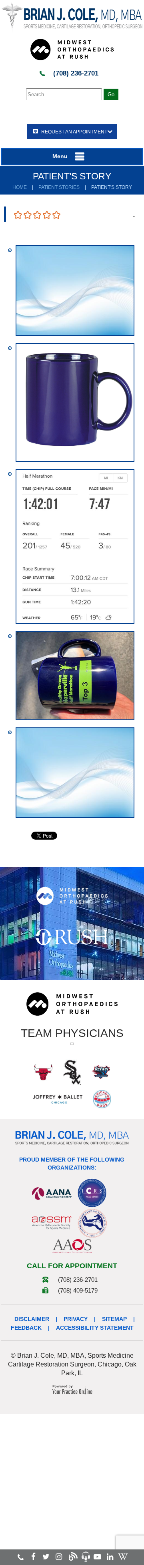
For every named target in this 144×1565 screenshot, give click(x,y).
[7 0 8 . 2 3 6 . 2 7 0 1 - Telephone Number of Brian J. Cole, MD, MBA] (21, 1557)
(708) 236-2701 (75, 73)
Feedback (26, 1328)
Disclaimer (31, 1319)
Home (19, 187)
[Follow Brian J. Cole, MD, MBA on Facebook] (33, 1557)
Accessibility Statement (95, 1328)
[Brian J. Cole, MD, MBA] (72, 17)
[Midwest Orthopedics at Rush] (72, 49)
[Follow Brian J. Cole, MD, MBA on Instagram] (59, 1557)
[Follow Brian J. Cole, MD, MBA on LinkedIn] (110, 1557)
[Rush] (72, 936)
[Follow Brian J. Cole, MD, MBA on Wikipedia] (123, 1557)
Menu (60, 156)
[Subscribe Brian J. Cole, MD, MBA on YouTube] (97, 1557)
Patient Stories (59, 187)
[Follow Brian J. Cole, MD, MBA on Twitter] (46, 1557)
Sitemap (114, 1319)
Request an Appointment (74, 132)
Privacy (76, 1319)
